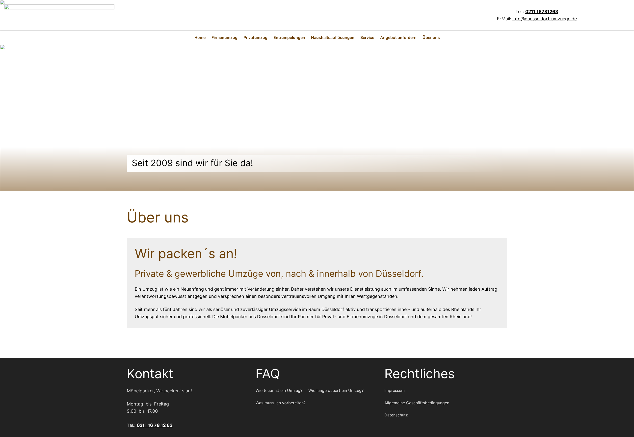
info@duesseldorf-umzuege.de (544, 18)
